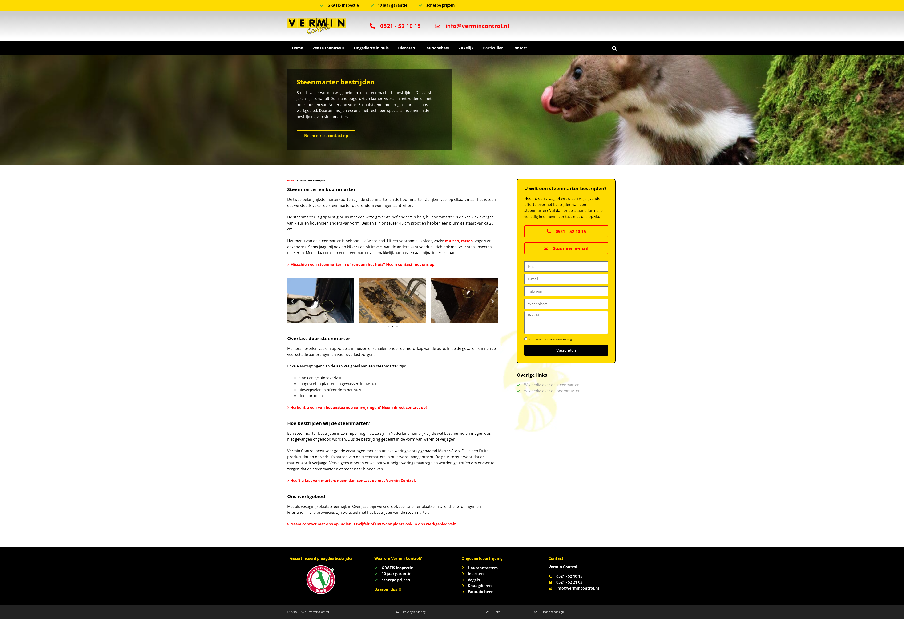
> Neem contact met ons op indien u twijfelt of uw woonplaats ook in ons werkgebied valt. (372, 524)
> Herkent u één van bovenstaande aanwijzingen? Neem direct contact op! (357, 407)
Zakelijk (466, 48)
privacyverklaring (562, 339)
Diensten (406, 48)
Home (297, 48)
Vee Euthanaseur (328, 48)
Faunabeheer (436, 48)
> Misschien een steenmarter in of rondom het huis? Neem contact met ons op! (361, 264)
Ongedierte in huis (371, 48)
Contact (519, 48)
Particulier (493, 48)
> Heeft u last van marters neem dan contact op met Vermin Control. (351, 480)
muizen (452, 240)
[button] (614, 48)
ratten (467, 240)
